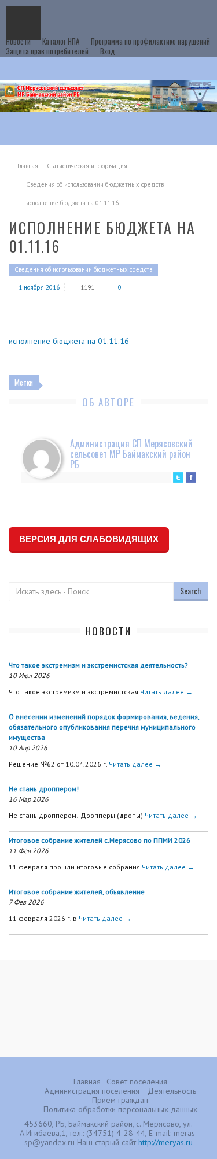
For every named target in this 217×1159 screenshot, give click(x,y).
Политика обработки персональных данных (120, 1109)
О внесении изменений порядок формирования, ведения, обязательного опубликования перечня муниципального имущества (104, 727)
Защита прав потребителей (47, 51)
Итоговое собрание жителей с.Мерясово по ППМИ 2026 (99, 840)
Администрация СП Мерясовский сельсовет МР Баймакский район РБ (131, 453)
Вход (107, 51)
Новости (18, 41)
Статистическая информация (87, 166)
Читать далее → (166, 691)
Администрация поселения (92, 1091)
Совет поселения (136, 1081)
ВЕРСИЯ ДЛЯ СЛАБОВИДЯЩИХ (89, 539)
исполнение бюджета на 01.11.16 (69, 341)
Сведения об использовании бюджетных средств (95, 184)
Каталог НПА (60, 41)
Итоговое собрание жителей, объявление (77, 891)
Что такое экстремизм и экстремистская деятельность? (98, 665)
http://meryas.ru (165, 1142)
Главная (27, 166)
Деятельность (172, 1091)
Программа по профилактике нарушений (150, 41)
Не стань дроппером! (44, 788)
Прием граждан (120, 1100)
